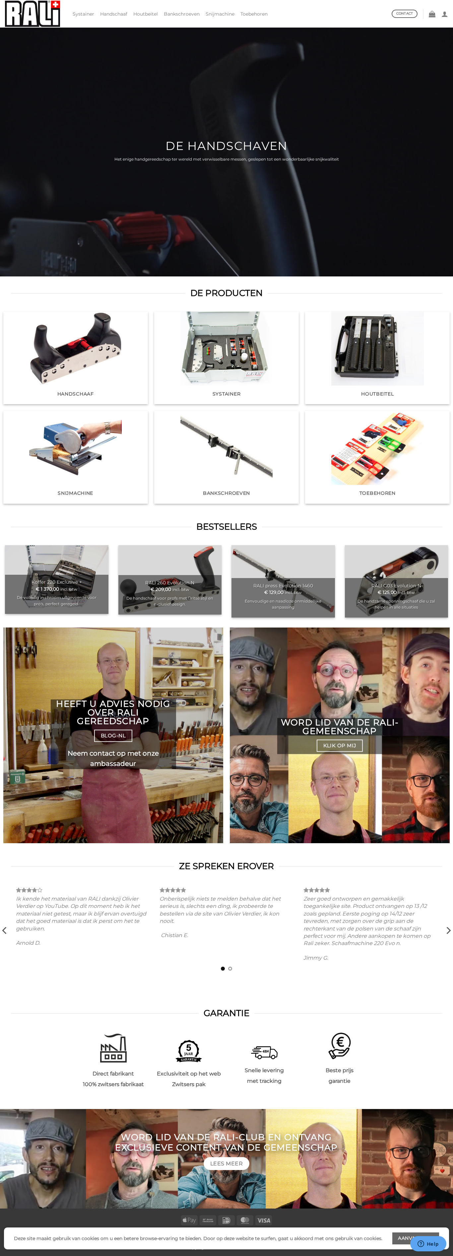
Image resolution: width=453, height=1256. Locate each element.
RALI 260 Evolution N (169, 583)
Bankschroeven (182, 14)
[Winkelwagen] (432, 14)
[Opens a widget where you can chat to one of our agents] (428, 1244)
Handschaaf (113, 14)
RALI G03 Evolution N (396, 586)
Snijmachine (220, 14)
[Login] (444, 14)
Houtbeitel (145, 14)
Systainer (83, 14)
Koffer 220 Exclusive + (57, 582)
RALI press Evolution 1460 (283, 586)
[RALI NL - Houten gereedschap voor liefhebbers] (34, 14)
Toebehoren (254, 14)
